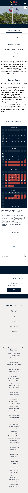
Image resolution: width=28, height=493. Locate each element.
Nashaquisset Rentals (14, 452)
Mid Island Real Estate (14, 376)
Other (18, 83)
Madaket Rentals (14, 440)
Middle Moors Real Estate (14, 378)
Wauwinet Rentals (14, 484)
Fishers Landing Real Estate (14, 364)
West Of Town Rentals (14, 486)
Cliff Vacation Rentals (9, 37)
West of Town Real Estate (14, 420)
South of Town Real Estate (14, 403)
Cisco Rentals (14, 429)
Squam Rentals (14, 475)
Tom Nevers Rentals (14, 479)
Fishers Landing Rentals (14, 435)
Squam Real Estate (14, 406)
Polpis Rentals (14, 459)
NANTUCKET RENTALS (14, 321)
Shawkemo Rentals (14, 470)
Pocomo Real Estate (14, 387)
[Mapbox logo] (5, 257)
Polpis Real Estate (14, 390)
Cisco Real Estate (14, 357)
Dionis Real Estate (14, 362)
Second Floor (11, 83)
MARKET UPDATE (14, 326)
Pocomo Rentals (14, 456)
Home (6, 35)
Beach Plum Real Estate (14, 353)
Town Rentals (14, 482)
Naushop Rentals (14, 454)
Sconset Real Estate (14, 397)
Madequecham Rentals (14, 442)
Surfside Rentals (14, 477)
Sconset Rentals (14, 468)
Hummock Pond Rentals (14, 438)
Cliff (9, 49)
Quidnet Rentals (14, 463)
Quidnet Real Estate (14, 394)
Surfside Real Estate (14, 408)
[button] (14, 246)
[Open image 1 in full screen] (14, 15)
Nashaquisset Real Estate (14, 383)
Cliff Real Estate (14, 360)
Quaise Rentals (14, 461)
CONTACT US (14, 289)
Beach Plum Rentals (14, 424)
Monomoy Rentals (14, 449)
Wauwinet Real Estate (14, 417)
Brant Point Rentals (14, 426)
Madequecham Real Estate (14, 371)
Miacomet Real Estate (14, 374)
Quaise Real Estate (14, 392)
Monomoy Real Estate (14, 380)
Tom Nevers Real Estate (14, 410)
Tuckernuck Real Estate (14, 415)
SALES (14, 316)
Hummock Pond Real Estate (14, 367)
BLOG (14, 336)
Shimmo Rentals (14, 472)
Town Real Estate (14, 413)
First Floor (3, 83)
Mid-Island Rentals (14, 447)
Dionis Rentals (14, 433)
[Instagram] (12, 311)
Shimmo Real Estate (14, 401)
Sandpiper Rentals (14, 465)
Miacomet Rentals (14, 445)
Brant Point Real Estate (14, 355)
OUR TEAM (14, 331)
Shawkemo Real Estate (14, 399)
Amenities (24, 83)
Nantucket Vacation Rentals (15, 35)
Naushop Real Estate (14, 385)
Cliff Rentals (14, 431)
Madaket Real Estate (14, 369)
